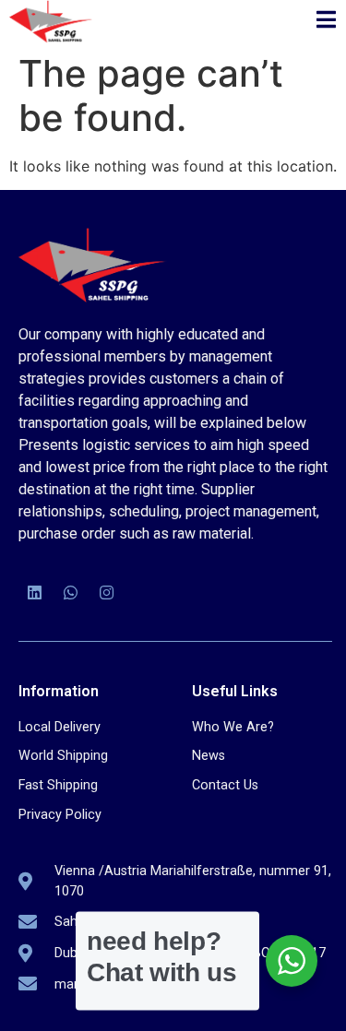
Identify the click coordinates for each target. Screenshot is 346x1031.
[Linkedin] (34, 593)
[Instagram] (106, 593)
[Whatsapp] (70, 593)
